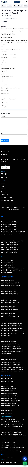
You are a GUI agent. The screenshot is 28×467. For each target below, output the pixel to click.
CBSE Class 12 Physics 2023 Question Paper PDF (11, 423)
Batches (17, 1)
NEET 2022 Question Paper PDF (8, 264)
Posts (2, 186)
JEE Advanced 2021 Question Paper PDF (9, 245)
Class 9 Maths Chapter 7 (6, 348)
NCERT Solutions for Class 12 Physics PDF (10, 283)
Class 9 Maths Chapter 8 (17, 348)
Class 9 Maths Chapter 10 (17, 349)
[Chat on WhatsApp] (25, 463)
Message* (3, 116)
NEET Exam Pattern (5, 270)
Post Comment (4, 140)
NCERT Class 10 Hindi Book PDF (8, 390)
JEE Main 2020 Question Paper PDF (8, 228)
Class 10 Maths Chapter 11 (6, 332)
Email (2, 133)
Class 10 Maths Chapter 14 (18, 333)
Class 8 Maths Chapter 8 (17, 365)
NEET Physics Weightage (6, 272)
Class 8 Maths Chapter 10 (17, 367)
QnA (2, 454)
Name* (2, 127)
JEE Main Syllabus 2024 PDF (7, 231)
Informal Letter (4, 451)
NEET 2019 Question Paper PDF (8, 269)
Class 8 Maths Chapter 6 (17, 364)
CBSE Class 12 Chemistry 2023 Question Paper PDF (12, 424)
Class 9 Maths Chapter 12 (17, 351)
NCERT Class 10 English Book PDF (8, 388)
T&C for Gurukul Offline (7, 197)
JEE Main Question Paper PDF (12, 221)
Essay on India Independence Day (8, 445)
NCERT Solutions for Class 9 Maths (8, 341)
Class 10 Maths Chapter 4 (17, 325)
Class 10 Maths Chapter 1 (6, 323)
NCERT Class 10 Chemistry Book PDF (9, 401)
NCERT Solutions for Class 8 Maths (8, 359)
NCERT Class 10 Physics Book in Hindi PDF (10, 400)
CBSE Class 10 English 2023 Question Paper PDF (11, 434)
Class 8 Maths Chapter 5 (6, 364)
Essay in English (4, 442)
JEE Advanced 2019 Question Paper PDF (9, 249)
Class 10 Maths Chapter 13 (6, 333)
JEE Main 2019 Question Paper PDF (8, 229)
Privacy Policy (4, 194)
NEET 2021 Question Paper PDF (8, 265)
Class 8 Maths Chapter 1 (6, 360)
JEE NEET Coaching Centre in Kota (8, 462)
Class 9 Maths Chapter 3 (6, 344)
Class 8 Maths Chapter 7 (6, 365)
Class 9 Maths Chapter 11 (6, 351)
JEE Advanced (4, 240)
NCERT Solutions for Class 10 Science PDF (10, 302)
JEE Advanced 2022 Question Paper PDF (9, 244)
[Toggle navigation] (26, 2)
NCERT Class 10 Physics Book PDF (8, 398)
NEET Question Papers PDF (7, 260)
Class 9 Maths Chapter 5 (6, 346)
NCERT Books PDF (6, 375)
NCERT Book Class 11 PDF (7, 381)
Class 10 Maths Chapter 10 (18, 330)
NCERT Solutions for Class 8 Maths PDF (9, 315)
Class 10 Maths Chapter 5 (6, 327)
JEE (2, 216)
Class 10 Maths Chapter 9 (6, 330)
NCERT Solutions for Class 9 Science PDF (10, 309)
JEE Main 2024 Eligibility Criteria (8, 233)
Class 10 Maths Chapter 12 (18, 332)
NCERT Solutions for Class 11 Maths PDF (9, 291)
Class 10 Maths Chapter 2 (17, 323)
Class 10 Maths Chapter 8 (17, 328)
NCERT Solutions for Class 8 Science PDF (10, 316)
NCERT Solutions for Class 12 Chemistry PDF (10, 285)
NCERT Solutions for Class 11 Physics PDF (10, 293)
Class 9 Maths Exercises (6, 353)
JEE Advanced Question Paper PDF (15, 240)
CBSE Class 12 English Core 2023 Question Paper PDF (12, 419)
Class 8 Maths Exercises (17, 370)
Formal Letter (10, 451)
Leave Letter (16, 451)
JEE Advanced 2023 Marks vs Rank (8, 250)
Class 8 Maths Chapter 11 (6, 369)
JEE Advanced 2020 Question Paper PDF (9, 247)
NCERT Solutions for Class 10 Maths (8, 322)
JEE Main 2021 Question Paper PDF (8, 226)
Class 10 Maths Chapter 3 (6, 325)
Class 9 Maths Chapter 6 (17, 346)
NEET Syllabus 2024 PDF (20, 269)
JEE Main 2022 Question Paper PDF (8, 224)
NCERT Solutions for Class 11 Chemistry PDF (10, 294)
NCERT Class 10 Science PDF (7, 391)
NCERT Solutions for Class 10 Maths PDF (9, 300)
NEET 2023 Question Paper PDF (8, 262)
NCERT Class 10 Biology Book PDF (8, 403)
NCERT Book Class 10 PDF (7, 386)
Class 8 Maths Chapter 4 (17, 362)
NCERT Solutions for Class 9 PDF (8, 306)
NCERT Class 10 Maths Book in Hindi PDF (10, 396)
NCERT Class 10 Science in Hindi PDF (9, 393)
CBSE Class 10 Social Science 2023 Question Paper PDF (13, 435)
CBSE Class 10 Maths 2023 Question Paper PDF (11, 431)
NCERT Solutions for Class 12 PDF (8, 280)
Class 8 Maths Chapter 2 (17, 360)
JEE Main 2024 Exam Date (19, 231)
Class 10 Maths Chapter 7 (6, 328)
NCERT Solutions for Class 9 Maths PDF (9, 307)
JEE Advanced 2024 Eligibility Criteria (9, 252)
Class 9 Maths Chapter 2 (17, 343)
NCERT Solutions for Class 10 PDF (8, 299)
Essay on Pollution (19, 445)
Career (3, 183)
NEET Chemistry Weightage (16, 270)
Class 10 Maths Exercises (6, 335)
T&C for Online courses (7, 200)
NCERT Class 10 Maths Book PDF (8, 395)
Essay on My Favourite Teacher (7, 444)
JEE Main (3, 221)
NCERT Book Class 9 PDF (6, 410)
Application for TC (23, 451)
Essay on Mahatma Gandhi (6, 447)
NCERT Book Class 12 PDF (7, 378)
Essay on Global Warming (18, 447)
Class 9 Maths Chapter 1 (6, 343)
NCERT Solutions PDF (7, 276)
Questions (3, 192)
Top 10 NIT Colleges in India (7, 234)
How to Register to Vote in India (7, 457)
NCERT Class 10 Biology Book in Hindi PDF (10, 405)
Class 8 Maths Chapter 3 (6, 362)
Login (22, 1)
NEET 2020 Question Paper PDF (8, 267)
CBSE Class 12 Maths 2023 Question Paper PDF (11, 421)
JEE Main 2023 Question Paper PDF (8, 223)
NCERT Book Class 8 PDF (6, 413)
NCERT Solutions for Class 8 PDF (8, 313)
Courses (3, 189)
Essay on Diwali (11, 442)
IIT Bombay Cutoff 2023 (20, 233)
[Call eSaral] (25, 459)
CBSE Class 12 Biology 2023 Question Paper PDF (11, 426)
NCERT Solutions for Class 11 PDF (8, 289)
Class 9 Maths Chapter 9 (6, 349)
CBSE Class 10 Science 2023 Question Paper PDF (11, 432)
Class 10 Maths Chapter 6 (17, 327)
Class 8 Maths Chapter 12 (17, 369)
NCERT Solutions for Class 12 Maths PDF (9, 282)
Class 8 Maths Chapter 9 (6, 367)
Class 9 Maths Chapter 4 (17, 344)
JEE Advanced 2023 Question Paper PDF (9, 242)
